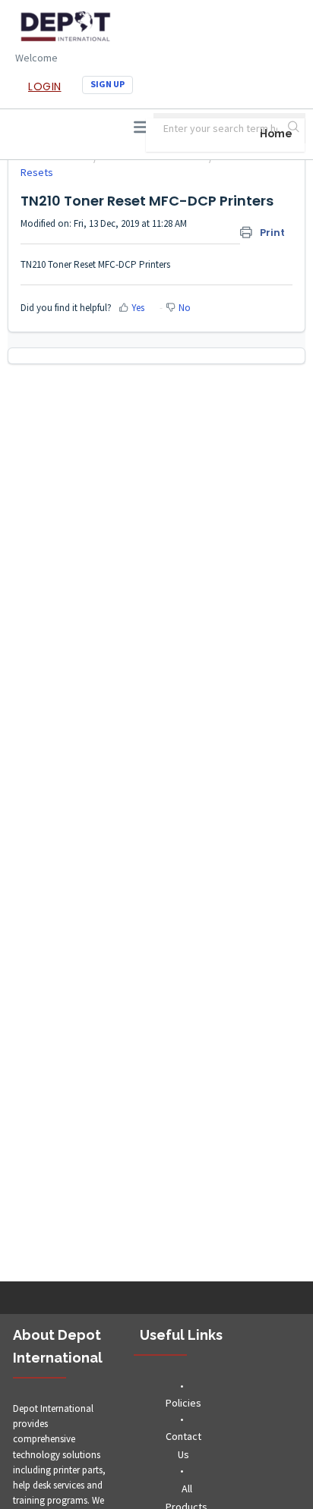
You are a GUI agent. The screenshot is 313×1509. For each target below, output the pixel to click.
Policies (183, 1403)
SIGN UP (107, 84)
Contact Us (183, 1445)
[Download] (128, 758)
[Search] (294, 128)
